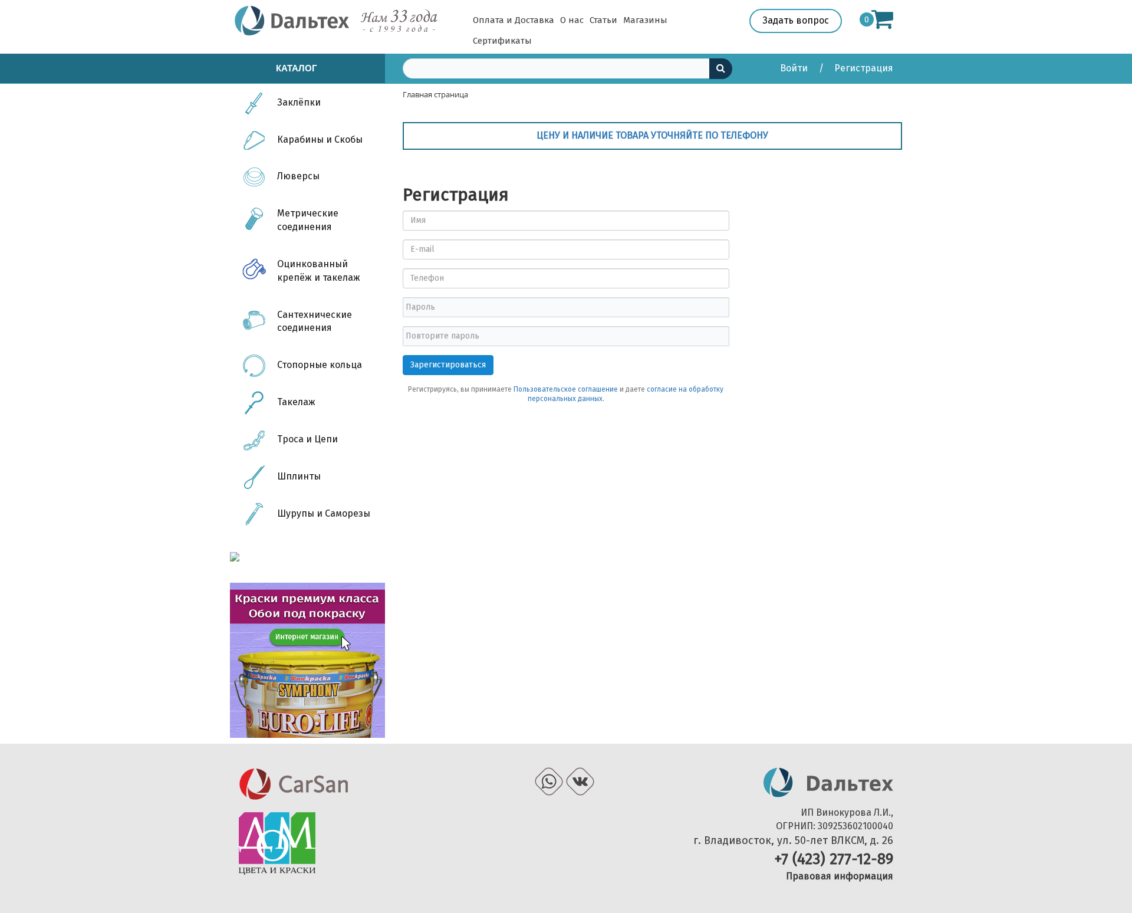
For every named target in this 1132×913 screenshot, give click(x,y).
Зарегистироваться (448, 365)
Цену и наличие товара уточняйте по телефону (652, 135)
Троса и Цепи (307, 439)
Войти (795, 68)
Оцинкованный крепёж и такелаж (318, 270)
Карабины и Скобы (320, 139)
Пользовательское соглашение (566, 389)
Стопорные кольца (319, 364)
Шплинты (299, 476)
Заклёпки (299, 102)
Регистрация (863, 68)
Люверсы (298, 176)
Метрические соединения (307, 220)
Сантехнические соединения (314, 321)
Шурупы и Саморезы (323, 513)
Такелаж (296, 402)
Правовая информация (839, 876)
